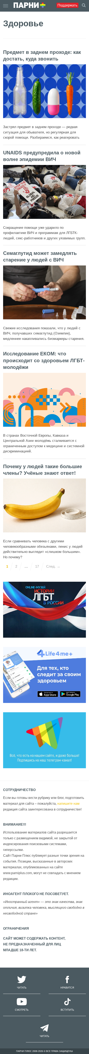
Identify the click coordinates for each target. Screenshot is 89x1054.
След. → (53, 566)
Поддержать (67, 5)
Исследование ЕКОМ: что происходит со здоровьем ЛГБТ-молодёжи (44, 360)
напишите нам (68, 803)
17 (37, 566)
